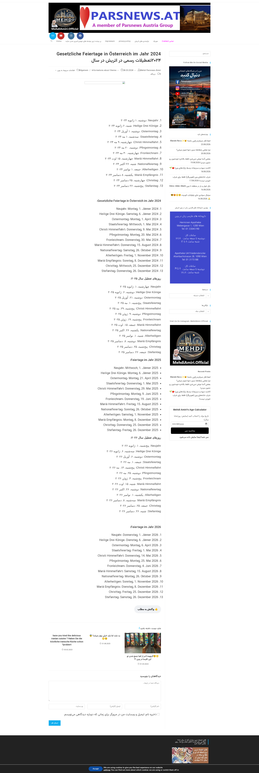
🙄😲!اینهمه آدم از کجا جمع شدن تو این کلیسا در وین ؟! (143, 658)
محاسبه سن (190, 431)
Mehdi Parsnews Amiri (150, 70)
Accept (96, 768)
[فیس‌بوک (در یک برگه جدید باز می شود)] (80, 35)
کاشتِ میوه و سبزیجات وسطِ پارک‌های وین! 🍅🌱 (189, 168)
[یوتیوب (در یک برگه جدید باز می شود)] (60, 35)
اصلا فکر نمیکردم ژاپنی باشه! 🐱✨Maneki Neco (190, 140)
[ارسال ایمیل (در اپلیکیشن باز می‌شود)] (52, 36)
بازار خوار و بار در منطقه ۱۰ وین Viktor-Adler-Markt (189, 186)
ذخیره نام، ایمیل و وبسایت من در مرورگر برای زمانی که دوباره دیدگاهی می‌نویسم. (110, 714)
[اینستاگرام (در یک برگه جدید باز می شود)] (71, 35)
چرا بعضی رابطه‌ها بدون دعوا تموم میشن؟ (193, 150)
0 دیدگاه (156, 74)
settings (107, 770)
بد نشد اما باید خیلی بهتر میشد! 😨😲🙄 (104, 637)
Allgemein (83, 70)
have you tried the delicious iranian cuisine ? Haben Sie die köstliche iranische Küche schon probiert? (66, 640)
